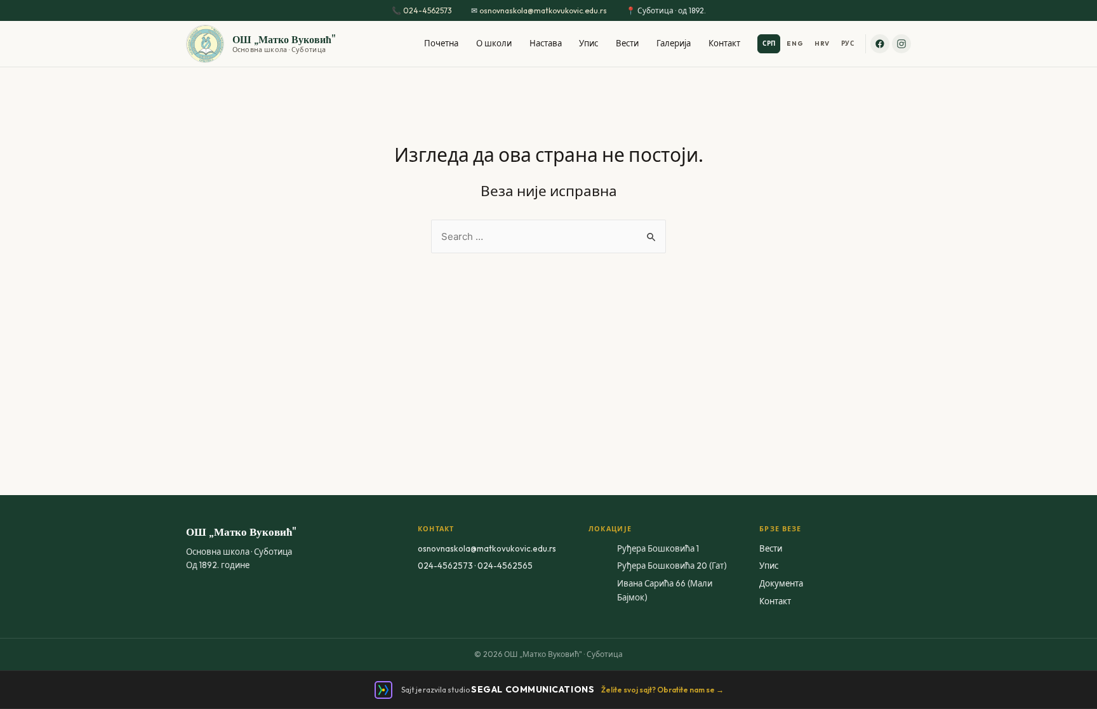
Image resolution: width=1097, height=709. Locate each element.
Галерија (673, 43)
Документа (781, 583)
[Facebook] (879, 43)
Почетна (441, 43)
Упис (588, 43)
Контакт (724, 43)
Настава (545, 43)
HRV (822, 43)
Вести (627, 43)
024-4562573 (427, 10)
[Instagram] (901, 43)
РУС (847, 43)
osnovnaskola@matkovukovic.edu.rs (543, 10)
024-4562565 (505, 565)
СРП (769, 43)
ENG (795, 43)
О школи (494, 43)
